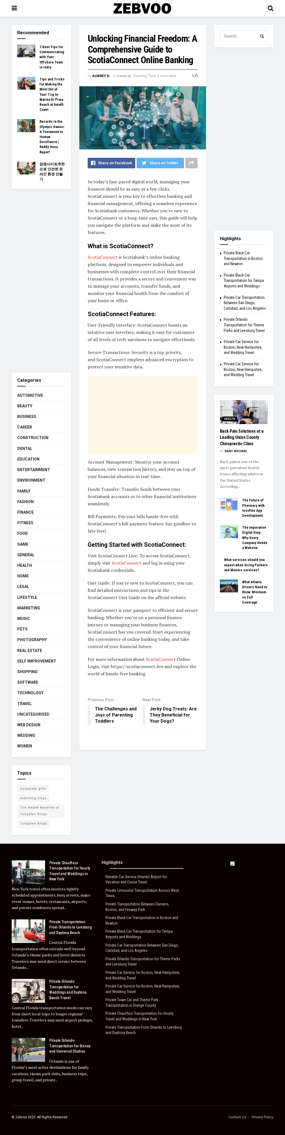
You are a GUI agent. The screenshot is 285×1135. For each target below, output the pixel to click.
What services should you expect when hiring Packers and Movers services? (246, 565)
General (124, 76)
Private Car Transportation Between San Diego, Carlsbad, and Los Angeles (245, 303)
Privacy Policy (262, 1117)
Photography (32, 639)
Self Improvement (36, 661)
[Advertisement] (143, 415)
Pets (22, 629)
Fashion (25, 501)
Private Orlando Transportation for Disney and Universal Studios (69, 1045)
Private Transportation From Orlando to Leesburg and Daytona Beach (70, 927)
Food (22, 533)
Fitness (25, 523)
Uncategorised (33, 714)
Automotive (30, 395)
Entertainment (33, 469)
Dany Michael (236, 451)
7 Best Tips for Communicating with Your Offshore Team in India (52, 57)
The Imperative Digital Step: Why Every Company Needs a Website (254, 537)
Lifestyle (27, 597)
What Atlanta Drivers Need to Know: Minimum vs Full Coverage (254, 592)
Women (24, 746)
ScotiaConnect (102, 257)
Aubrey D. (101, 76)
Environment (31, 480)
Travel (24, 703)
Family (23, 491)
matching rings (33, 798)
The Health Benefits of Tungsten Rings (39, 811)
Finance (25, 512)
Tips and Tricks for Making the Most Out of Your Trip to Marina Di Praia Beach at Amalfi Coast (52, 94)
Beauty (24, 406)
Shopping (27, 671)
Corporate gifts (33, 789)
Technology (30, 693)
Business (26, 416)
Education (28, 459)
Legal (23, 586)
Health (24, 565)
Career (24, 427)
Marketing (28, 608)
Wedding (26, 735)
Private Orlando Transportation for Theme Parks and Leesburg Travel (244, 325)
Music (23, 618)
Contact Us (237, 1117)
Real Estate (29, 650)
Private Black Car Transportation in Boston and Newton (243, 258)
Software (27, 682)
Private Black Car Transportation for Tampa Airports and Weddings (244, 280)
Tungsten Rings (33, 823)
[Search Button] (262, 36)
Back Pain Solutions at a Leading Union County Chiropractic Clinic (242, 437)
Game (22, 544)
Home (23, 576)
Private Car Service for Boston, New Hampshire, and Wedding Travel (243, 347)
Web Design (28, 725)
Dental (24, 448)
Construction (32, 437)
